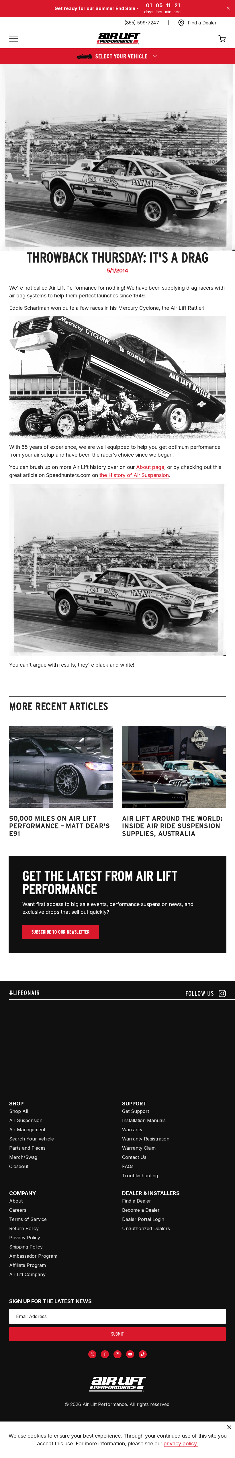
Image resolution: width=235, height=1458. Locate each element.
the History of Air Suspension (134, 475)
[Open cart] (222, 38)
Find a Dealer (136, 1201)
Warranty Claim (139, 1148)
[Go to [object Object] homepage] (117, 1384)
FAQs (128, 1166)
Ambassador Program (33, 1256)
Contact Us (134, 1157)
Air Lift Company (27, 1274)
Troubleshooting (140, 1175)
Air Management (27, 1129)
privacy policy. (181, 1443)
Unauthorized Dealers (146, 1228)
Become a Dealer (141, 1210)
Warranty (132, 1129)
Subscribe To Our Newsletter (61, 932)
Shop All (18, 1111)
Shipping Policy (26, 1247)
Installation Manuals (144, 1120)
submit (117, 1334)
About (16, 1201)
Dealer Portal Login (143, 1219)
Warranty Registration (145, 1139)
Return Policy (24, 1228)
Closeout (18, 1166)
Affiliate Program (27, 1265)
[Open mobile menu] (13, 39)
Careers (17, 1210)
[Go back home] (118, 39)
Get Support (135, 1111)
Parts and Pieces (27, 1148)
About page (150, 467)
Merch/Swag (23, 1157)
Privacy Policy (24, 1237)
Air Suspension (25, 1120)
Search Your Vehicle (31, 1139)
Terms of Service (28, 1219)
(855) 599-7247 (141, 23)
